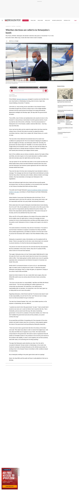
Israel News (13, 26)
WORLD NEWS (40, 20)
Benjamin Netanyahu (22, 99)
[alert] (10, 478)
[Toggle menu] (2, 20)
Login (75, 20)
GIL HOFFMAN (12, 94)
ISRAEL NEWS (33, 20)
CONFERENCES (25, 20)
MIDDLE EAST (47, 20)
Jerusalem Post (8, 26)
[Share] (7, 41)
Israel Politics (18, 26)
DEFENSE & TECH (67, 20)
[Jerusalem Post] (12, 20)
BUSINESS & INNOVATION (57, 20)
